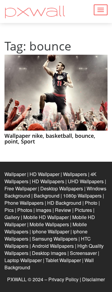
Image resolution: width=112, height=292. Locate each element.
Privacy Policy (63, 279)
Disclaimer (93, 279)
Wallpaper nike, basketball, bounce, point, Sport (49, 138)
